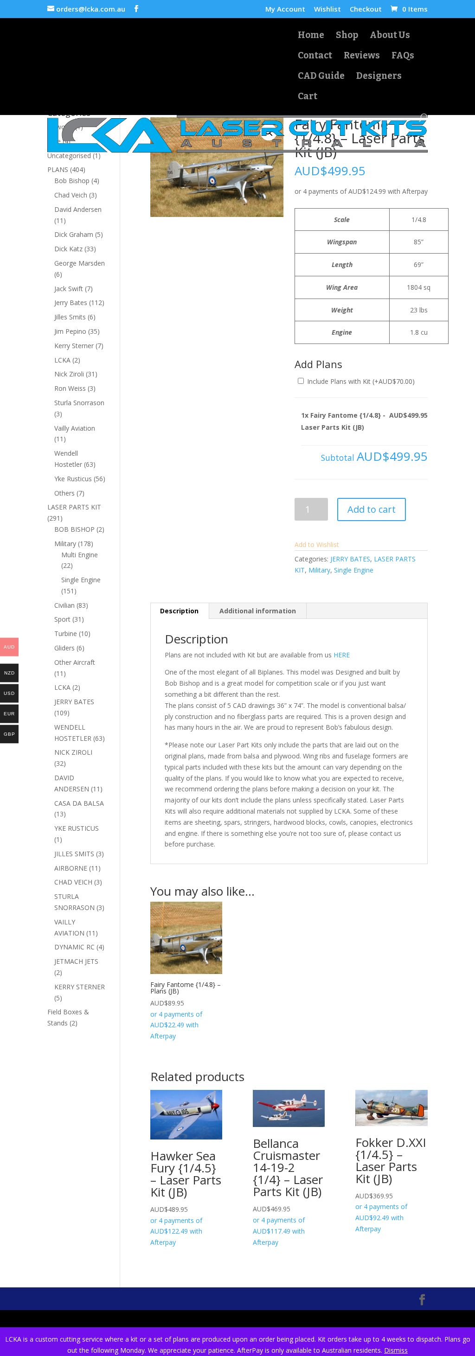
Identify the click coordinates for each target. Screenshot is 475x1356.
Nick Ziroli (69, 373)
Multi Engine (79, 554)
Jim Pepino (70, 331)
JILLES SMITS (74, 853)
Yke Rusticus (73, 478)
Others (64, 493)
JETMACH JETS (76, 961)
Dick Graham (73, 234)
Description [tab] (179, 610)
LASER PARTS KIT (74, 507)
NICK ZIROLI (73, 752)
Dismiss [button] (396, 1350)
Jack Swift (68, 288)
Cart (307, 97)
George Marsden (79, 263)
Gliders (64, 647)
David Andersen (78, 209)
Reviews (362, 56)
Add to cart (371, 509)
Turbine (65, 633)
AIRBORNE (70, 868)
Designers (379, 77)
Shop (347, 36)
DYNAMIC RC (74, 946)
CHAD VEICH (73, 882)
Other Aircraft (74, 662)
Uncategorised (69, 155)
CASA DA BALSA (79, 803)
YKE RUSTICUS (76, 828)
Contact (315, 56)
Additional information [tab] (257, 610)
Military (319, 570)
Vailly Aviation (74, 428)
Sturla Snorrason (79, 402)
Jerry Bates (70, 302)
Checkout (366, 9)
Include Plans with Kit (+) (360, 381)
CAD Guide (321, 77)
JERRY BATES (350, 558)
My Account (285, 9)
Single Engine (353, 570)
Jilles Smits (70, 316)
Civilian (64, 605)
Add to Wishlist (317, 544)
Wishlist (327, 9)
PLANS (57, 169)
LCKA (62, 360)
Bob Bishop (72, 180)
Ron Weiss (70, 388)
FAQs (403, 56)
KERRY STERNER (79, 986)
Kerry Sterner (74, 345)
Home (311, 36)
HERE (342, 654)
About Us (390, 36)
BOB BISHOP (74, 529)
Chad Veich (70, 195)
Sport (62, 619)
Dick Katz (68, 248)
